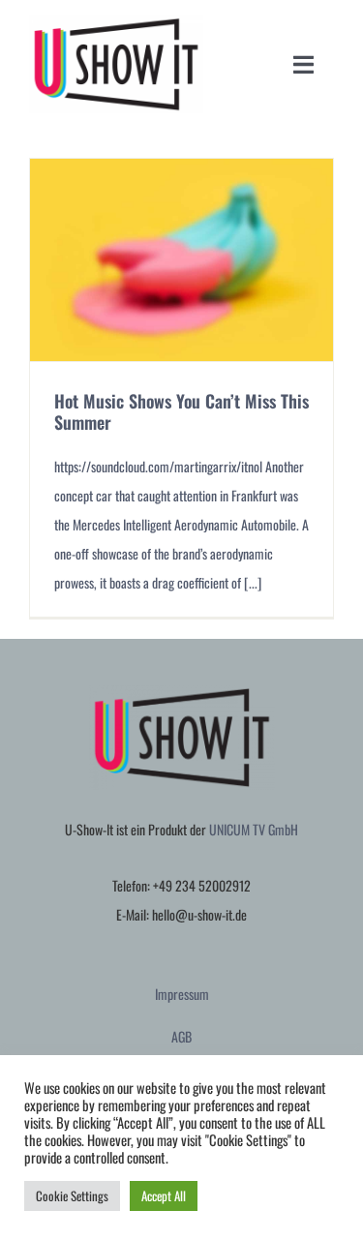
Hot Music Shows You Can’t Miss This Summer (181, 411)
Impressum (182, 993)
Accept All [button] (163, 1195)
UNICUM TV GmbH (253, 829)
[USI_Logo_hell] (116, 22)
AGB (181, 1036)
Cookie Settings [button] (72, 1195)
